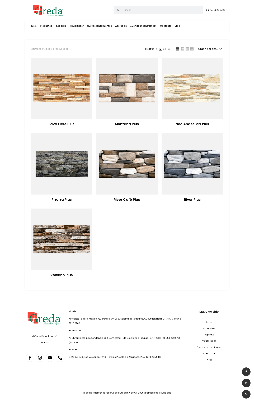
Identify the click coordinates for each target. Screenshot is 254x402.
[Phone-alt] (60, 358)
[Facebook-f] (30, 358)
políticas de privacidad (158, 392)
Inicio (34, 25)
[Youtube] (50, 358)
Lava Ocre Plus (61, 124)
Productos (46, 25)
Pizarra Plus (61, 199)
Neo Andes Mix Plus (192, 124)
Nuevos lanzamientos (99, 25)
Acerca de (121, 25)
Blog (177, 25)
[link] (157, 49)
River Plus (192, 199)
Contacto (165, 25)
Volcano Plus (61, 274)
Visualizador (76, 25)
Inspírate (60, 25)
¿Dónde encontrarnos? (143, 25)
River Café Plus (127, 199)
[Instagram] (40, 358)
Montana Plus (127, 124)
